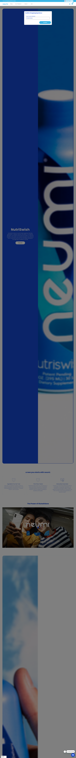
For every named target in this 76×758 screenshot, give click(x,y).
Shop (11, 4)
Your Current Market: (30, 16)
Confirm (45, 22)
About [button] (26, 4)
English (3, 756)
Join (32, 4)
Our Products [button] (18, 4)
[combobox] (4, 757)
